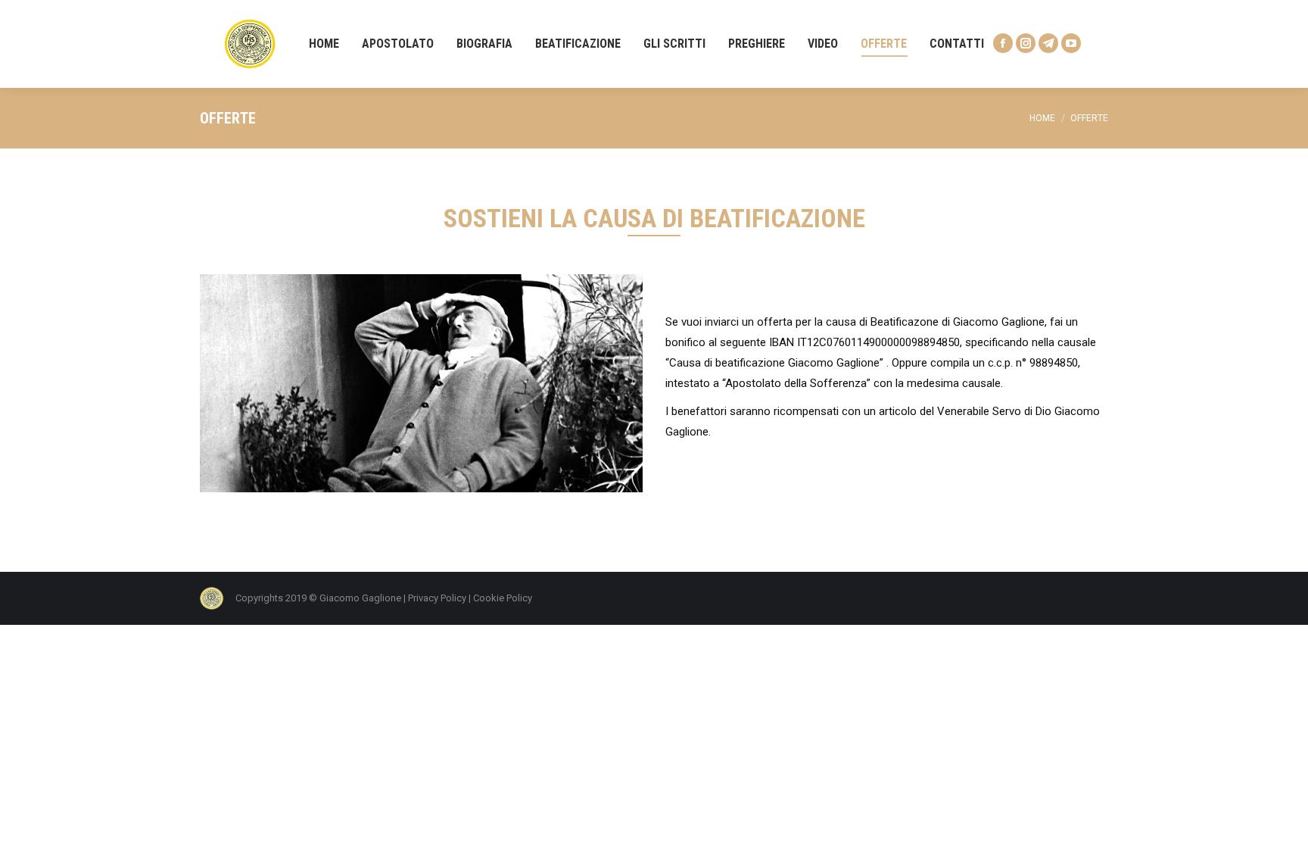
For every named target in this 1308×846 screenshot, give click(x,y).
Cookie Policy (502, 598)
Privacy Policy (437, 598)
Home (1042, 118)
